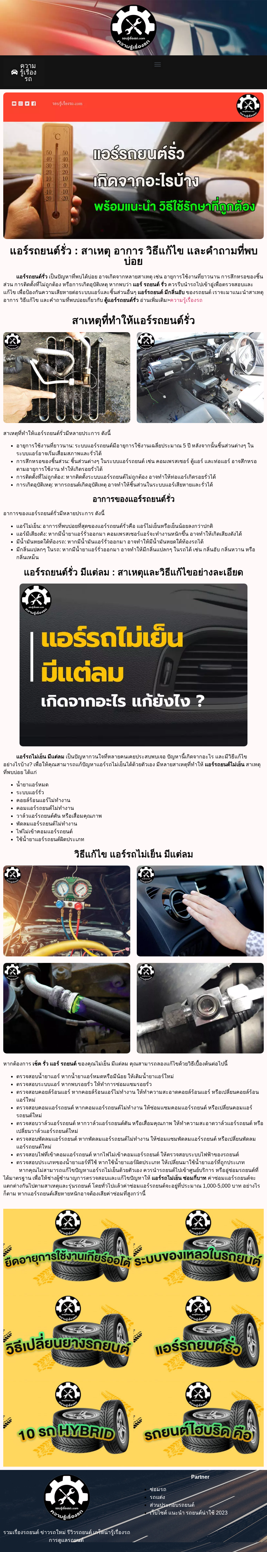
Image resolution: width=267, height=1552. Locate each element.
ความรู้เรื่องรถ (186, 300)
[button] (157, 64)
